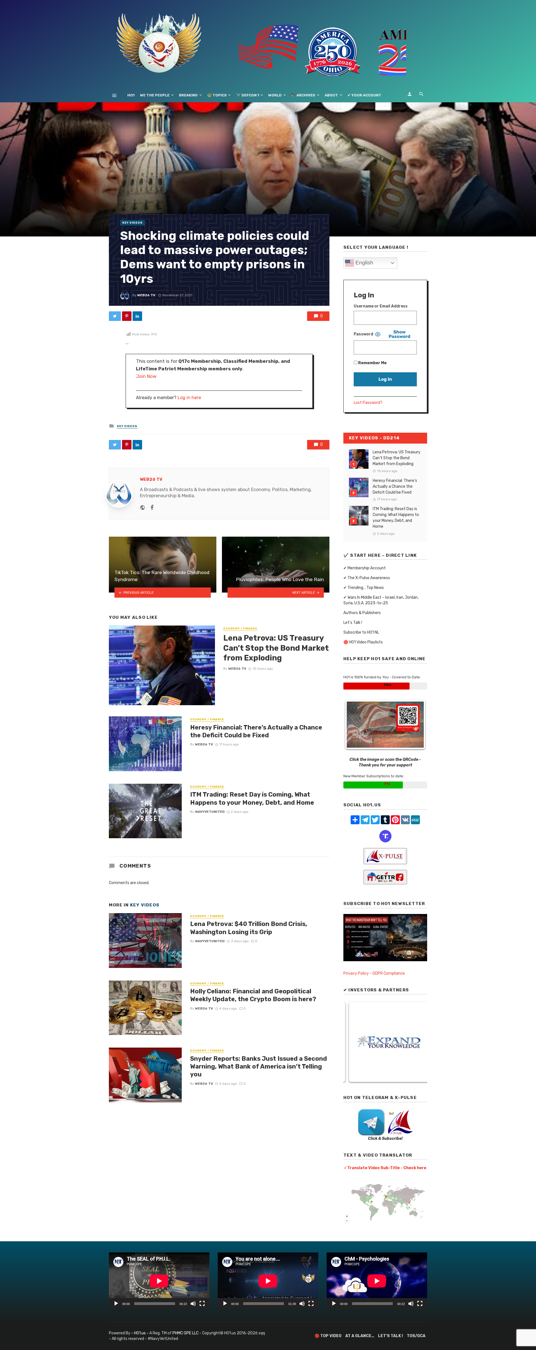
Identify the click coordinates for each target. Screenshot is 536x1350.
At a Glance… (359, 1336)
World (275, 95)
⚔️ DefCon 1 (247, 95)
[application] (159, 1280)
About (331, 95)
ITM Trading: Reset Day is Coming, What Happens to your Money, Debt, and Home (252, 798)
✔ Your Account (364, 95)
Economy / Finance (240, 628)
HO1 (131, 95)
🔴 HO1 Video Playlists (363, 642)
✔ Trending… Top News (363, 587)
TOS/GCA (416, 1336)
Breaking (188, 95)
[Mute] (193, 1303)
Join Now (146, 376)
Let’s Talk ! (352, 622)
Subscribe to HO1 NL (361, 632)
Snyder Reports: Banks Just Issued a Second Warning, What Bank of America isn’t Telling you (258, 1066)
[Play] (116, 1303)
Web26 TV (146, 295)
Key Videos (132, 222)
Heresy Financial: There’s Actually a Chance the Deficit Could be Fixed (256, 731)
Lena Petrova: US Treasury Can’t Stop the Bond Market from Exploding (276, 647)
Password (363, 334)
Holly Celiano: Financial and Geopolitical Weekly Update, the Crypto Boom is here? (253, 995)
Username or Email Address (381, 306)
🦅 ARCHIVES (303, 95)
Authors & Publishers (362, 612)
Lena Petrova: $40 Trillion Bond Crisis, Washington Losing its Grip (248, 927)
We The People (154, 95)
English (363, 263)
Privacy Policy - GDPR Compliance (374, 973)
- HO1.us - (140, 1333)
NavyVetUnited (210, 812)
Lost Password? (368, 402)
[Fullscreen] (202, 1303)
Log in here (189, 397)
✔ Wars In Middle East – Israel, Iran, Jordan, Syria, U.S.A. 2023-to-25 (380, 600)
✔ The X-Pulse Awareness (366, 577)
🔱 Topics (217, 95)
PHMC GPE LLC (185, 1333)
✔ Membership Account (364, 568)
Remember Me (372, 363)
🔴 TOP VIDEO (328, 1336)
